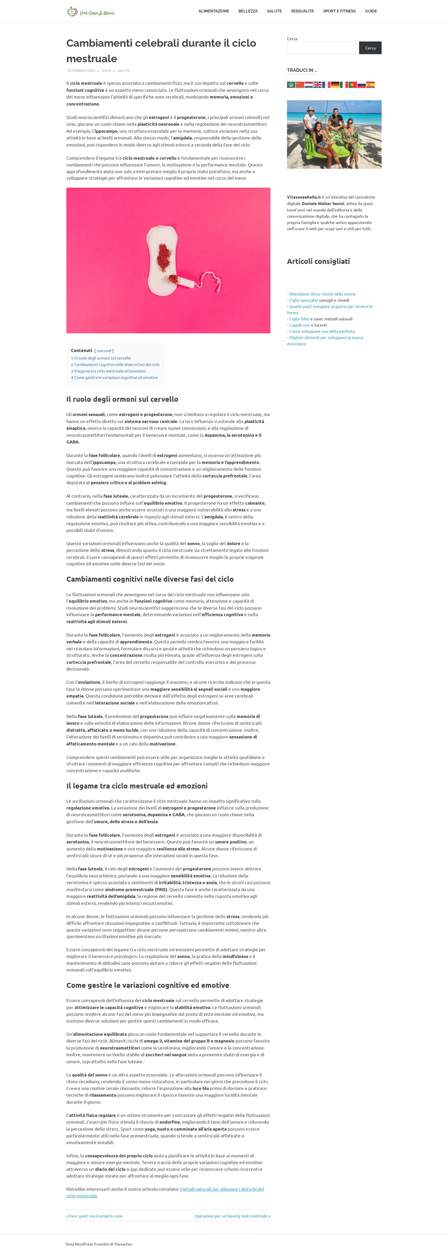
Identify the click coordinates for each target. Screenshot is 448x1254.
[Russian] (362, 84)
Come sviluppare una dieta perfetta (322, 331)
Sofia (106, 70)
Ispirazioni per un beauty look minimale (231, 1215)
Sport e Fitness (339, 11)
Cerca (292, 38)
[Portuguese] (353, 84)
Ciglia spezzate (303, 299)
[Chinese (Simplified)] (300, 84)
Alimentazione (214, 11)
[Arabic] (291, 84)
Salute (274, 11)
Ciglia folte (299, 318)
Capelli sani (299, 324)
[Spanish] (370, 84)
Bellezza (248, 11)
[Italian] (344, 84)
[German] (335, 84)
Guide (371, 11)
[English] (317, 84)
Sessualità (302, 11)
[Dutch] (309, 84)
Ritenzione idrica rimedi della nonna (322, 293)
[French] (326, 84)
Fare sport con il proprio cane (96, 1215)
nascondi (104, 350)
